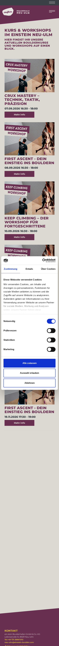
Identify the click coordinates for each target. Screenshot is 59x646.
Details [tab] (29, 269)
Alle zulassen (30, 363)
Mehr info (19, 114)
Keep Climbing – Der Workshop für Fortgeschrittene (27, 222)
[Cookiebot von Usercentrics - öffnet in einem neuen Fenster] (42, 260)
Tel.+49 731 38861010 (14, 639)
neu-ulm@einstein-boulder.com (19, 642)
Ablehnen (30, 383)
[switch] (51, 330)
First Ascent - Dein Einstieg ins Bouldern (29, 161)
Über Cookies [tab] (48, 269)
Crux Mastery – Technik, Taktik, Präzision (22, 99)
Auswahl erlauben (29, 373)
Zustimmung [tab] (10, 269)
